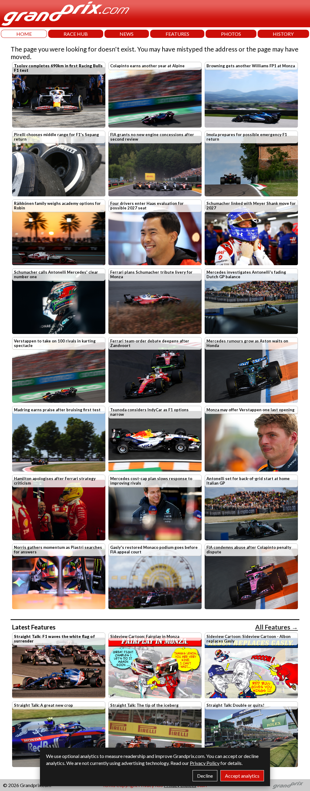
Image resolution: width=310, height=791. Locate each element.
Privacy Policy (204, 763)
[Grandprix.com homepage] (288, 785)
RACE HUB (76, 34)
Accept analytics (242, 776)
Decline (205, 776)
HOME (24, 34)
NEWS (127, 34)
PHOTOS (231, 34)
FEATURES (177, 34)
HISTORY (283, 34)
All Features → (276, 627)
